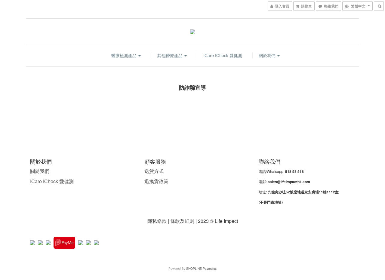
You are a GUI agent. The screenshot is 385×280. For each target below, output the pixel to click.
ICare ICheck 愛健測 (222, 55)
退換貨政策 (156, 181)
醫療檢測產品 (124, 55)
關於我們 (268, 55)
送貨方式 (154, 171)
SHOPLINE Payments (201, 268)
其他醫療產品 (170, 55)
